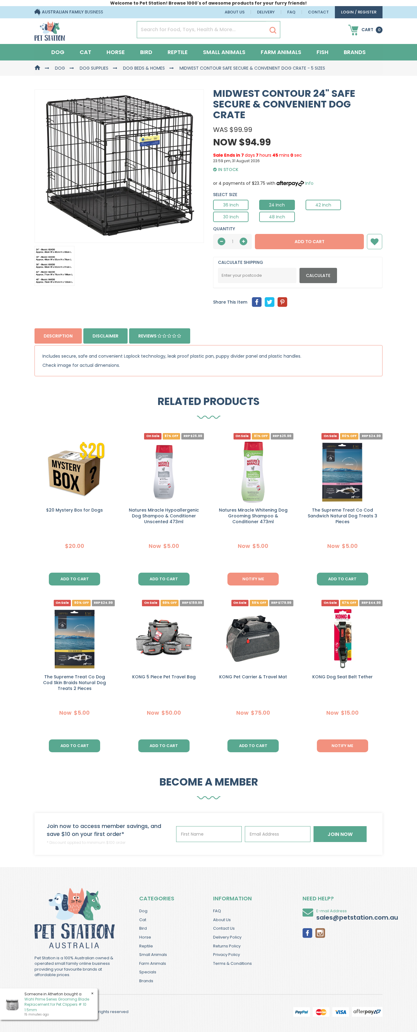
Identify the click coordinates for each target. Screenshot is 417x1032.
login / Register (358, 12)
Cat (85, 52)
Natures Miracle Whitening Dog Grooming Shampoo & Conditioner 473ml (253, 516)
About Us (235, 12)
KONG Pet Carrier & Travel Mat (253, 677)
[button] (374, 241)
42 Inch (323, 205)
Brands (355, 52)
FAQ (291, 12)
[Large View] (54, 266)
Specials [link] (147, 972)
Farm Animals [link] (152, 963)
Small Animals (224, 52)
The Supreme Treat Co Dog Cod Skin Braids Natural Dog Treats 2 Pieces (74, 682)
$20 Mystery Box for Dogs (74, 510)
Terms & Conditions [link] (232, 963)
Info (309, 183)
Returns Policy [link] (227, 946)
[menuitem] (257, 302)
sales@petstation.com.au (357, 917)
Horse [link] (145, 937)
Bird (146, 52)
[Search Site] (273, 30)
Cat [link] (142, 920)
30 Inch (231, 217)
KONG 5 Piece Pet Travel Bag (164, 677)
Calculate (318, 275)
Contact (318, 12)
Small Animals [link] (153, 954)
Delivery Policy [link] (227, 937)
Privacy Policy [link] (226, 954)
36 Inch (231, 205)
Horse (116, 52)
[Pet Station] (49, 29)
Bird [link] (143, 928)
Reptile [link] (146, 946)
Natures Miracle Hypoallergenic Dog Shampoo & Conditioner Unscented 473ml (164, 516)
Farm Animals (281, 52)
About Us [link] (222, 920)
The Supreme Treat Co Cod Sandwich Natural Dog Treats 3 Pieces (342, 516)
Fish (322, 52)
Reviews (148, 336)
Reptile (178, 52)
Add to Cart (310, 242)
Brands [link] (146, 981)
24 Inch (277, 205)
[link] (307, 932)
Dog (57, 52)
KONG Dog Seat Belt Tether (342, 677)
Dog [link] (143, 911)
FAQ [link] (217, 911)
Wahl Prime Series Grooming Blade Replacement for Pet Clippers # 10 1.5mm (56, 1004)
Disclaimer (105, 336)
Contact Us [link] (224, 928)
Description (58, 336)
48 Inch (277, 217)
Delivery (266, 12)
